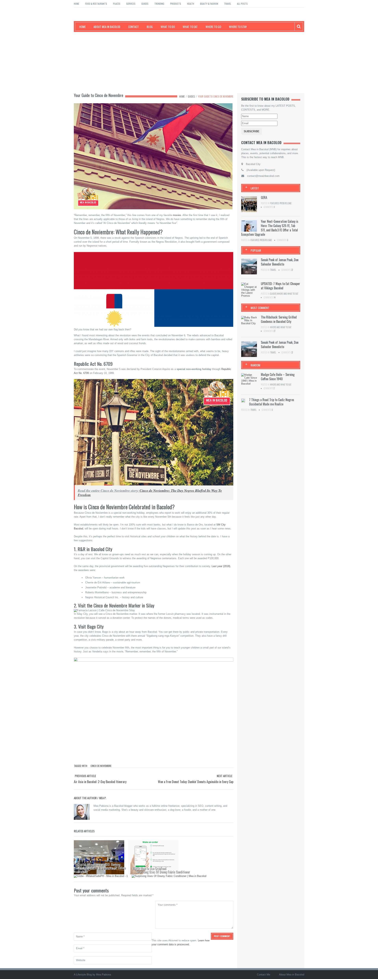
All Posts (242, 3)
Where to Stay (238, 26)
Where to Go (213, 26)
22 (292, 269)
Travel (227, 3)
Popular (256, 250)
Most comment (260, 308)
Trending (159, 3)
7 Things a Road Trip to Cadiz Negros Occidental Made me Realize (271, 401)
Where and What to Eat (287, 293)
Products (175, 3)
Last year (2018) (221, 566)
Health (190, 3)
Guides (144, 3)
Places (116, 3)
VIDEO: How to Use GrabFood (149, 868)
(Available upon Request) (260, 170)
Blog (150, 26)
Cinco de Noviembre (101, 766)
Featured (274, 203)
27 (274, 331)
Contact (133, 26)
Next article (224, 776)
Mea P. (102, 798)
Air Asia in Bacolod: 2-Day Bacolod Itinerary (100, 782)
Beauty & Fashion (209, 3)
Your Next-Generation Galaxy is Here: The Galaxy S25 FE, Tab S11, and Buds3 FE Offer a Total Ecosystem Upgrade (269, 228)
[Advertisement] (189, 61)
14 (274, 297)
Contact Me (263, 974)
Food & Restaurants (96, 3)
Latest (255, 188)
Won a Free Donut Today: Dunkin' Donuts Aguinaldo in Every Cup (195, 782)
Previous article (85, 776)
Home (76, 3)
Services (130, 3)
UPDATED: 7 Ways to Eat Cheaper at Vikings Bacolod (280, 285)
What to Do (168, 26)
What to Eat (190, 26)
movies (177, 215)
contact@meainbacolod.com (263, 175)
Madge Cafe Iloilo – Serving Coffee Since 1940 (278, 376)
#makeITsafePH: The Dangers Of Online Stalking (102, 869)
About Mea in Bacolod (107, 26)
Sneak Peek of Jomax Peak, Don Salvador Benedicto (279, 261)
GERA (264, 197)
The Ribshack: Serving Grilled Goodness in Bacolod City (279, 319)
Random (255, 365)
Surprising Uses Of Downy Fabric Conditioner (163, 871)
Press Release (286, 203)
